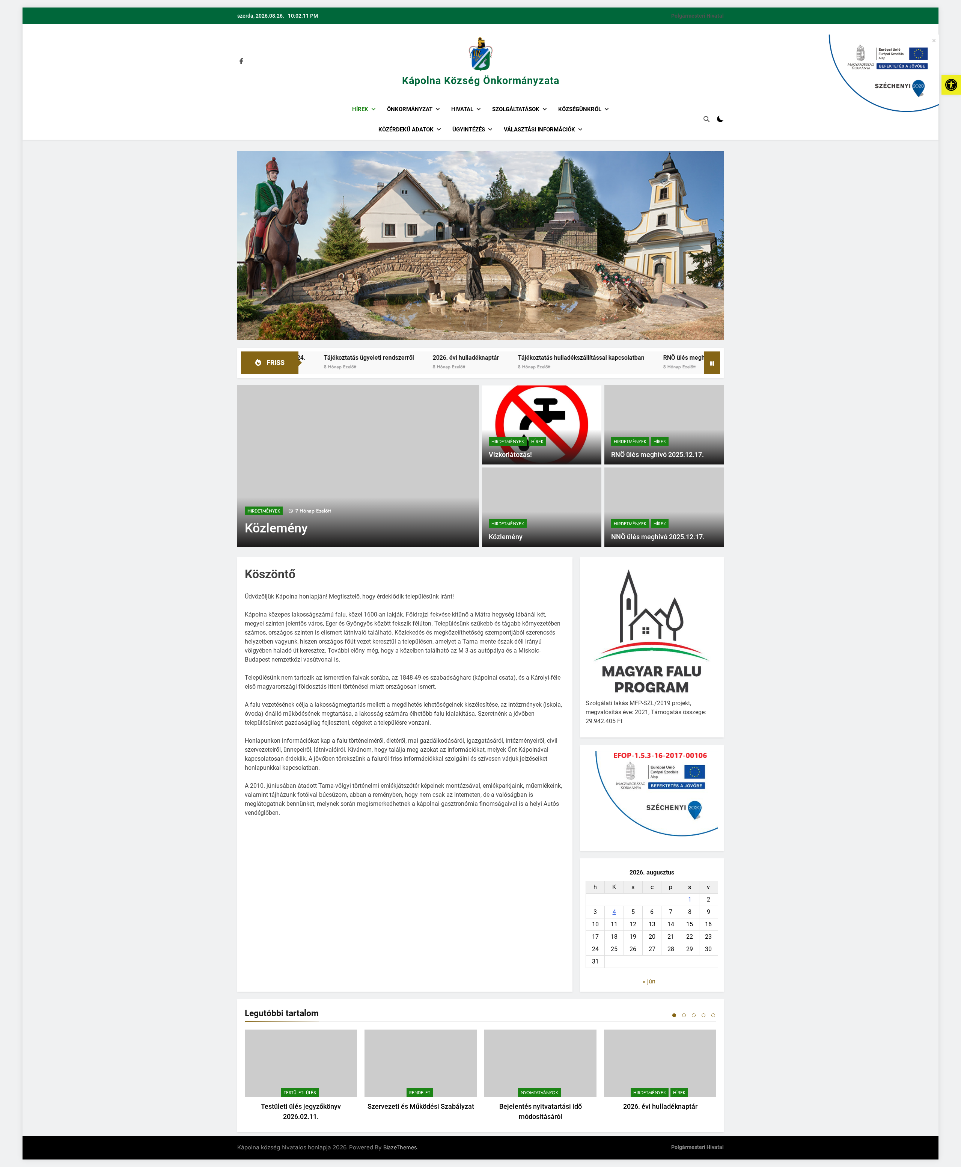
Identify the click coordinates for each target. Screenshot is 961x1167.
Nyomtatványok (539, 1092)
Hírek (360, 109)
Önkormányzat (409, 109)
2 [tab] (684, 1015)
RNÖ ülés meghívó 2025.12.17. (639, 357)
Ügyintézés (468, 129)
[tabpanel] (301, 1077)
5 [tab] (713, 1015)
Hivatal (462, 109)
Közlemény (276, 528)
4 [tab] (703, 1015)
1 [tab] (674, 1015)
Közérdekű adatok (406, 129)
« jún (649, 981)
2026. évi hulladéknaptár (401, 357)
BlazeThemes (400, 1147)
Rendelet (419, 1092)
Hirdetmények (263, 511)
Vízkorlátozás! (510, 454)
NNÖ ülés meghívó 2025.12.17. (658, 537)
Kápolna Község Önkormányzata (480, 81)
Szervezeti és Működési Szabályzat (421, 1106)
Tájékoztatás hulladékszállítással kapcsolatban (516, 357)
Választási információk (539, 129)
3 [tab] (694, 1015)
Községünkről (579, 109)
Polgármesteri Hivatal (697, 16)
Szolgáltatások (515, 109)
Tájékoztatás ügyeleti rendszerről (304, 357)
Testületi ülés (300, 1092)
